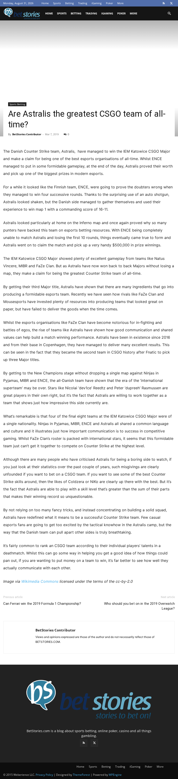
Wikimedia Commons (39, 581)
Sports (57, 3)
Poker (109, 3)
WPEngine (115, 775)
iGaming (97, 3)
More (120, 3)
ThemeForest (81, 775)
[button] (169, 13)
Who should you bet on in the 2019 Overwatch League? (139, 606)
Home (45, 3)
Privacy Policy (44, 775)
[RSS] (163, 3)
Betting (69, 3)
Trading (82, 3)
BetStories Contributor (26, 134)
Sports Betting (17, 104)
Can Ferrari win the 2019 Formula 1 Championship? (42, 604)
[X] (171, 3)
